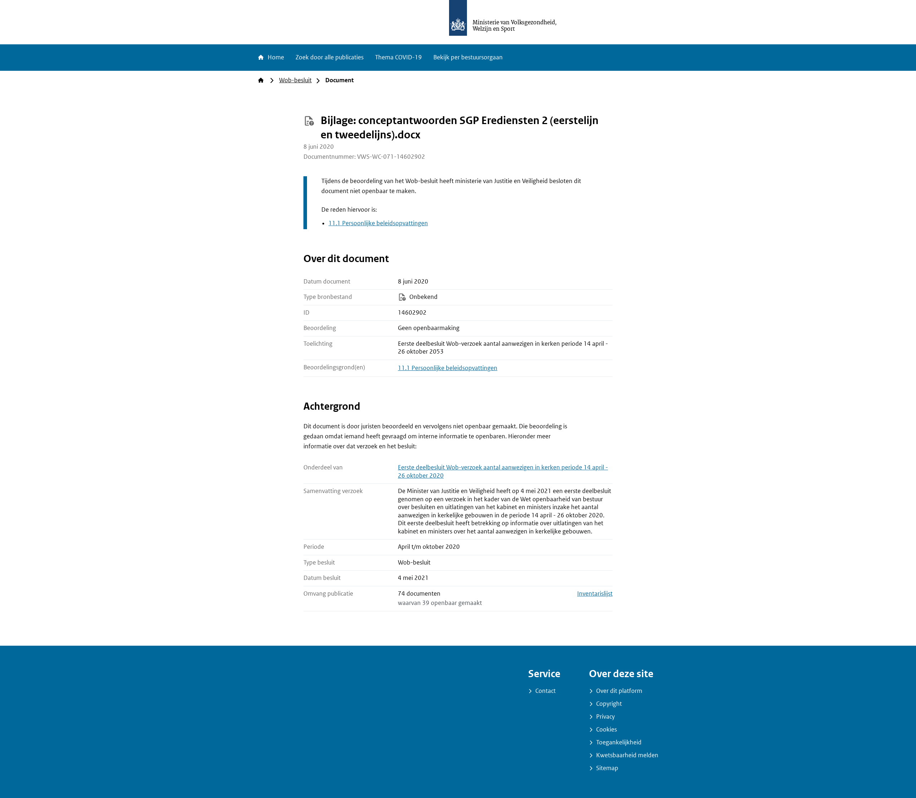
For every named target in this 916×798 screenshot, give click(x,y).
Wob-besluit (295, 80)
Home (275, 57)
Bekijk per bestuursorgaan (468, 57)
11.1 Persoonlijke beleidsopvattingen (378, 223)
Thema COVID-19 (398, 57)
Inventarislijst (595, 593)
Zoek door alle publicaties (330, 57)
